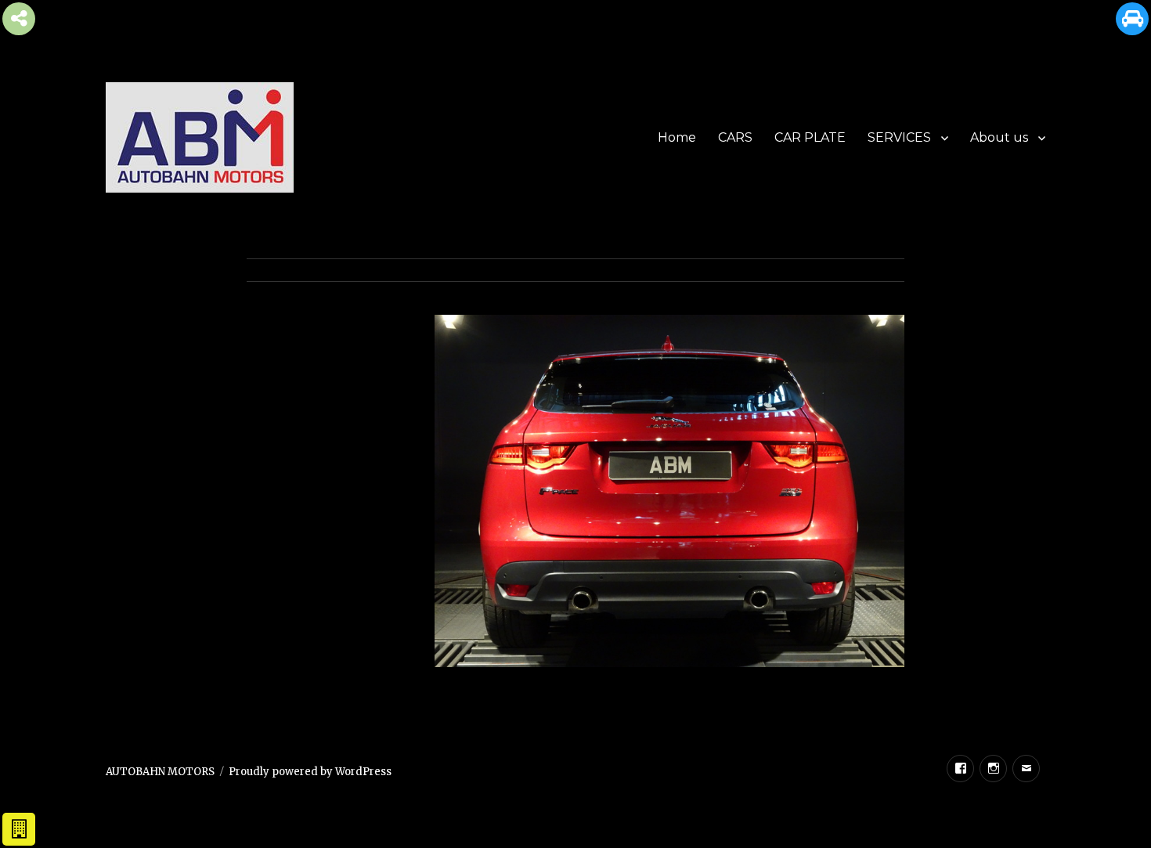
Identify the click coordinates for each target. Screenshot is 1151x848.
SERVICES (899, 137)
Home (677, 137)
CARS (735, 137)
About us (999, 137)
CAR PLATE (810, 137)
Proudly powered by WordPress (310, 771)
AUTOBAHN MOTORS (160, 771)
